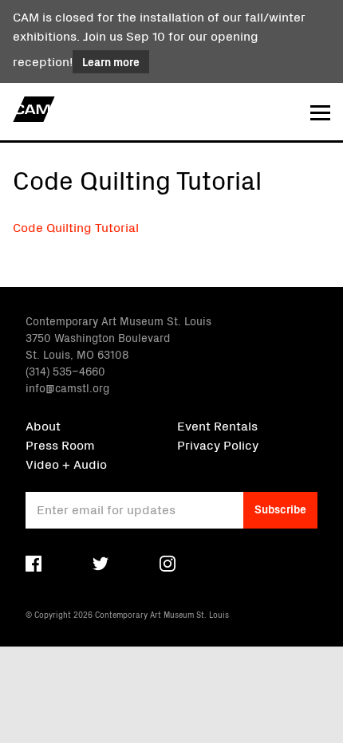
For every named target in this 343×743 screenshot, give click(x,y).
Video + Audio (66, 463)
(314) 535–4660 (65, 371)
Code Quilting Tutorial (76, 226)
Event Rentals (217, 425)
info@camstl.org (67, 387)
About (43, 425)
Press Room (60, 444)
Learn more (111, 61)
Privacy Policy (217, 444)
